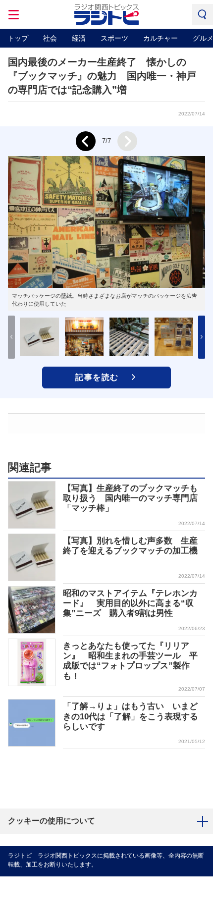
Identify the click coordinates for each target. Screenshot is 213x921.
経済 (79, 38)
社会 (50, 38)
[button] (201, 337)
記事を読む (97, 377)
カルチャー (160, 38)
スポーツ (114, 38)
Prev (86, 141)
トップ (17, 38)
